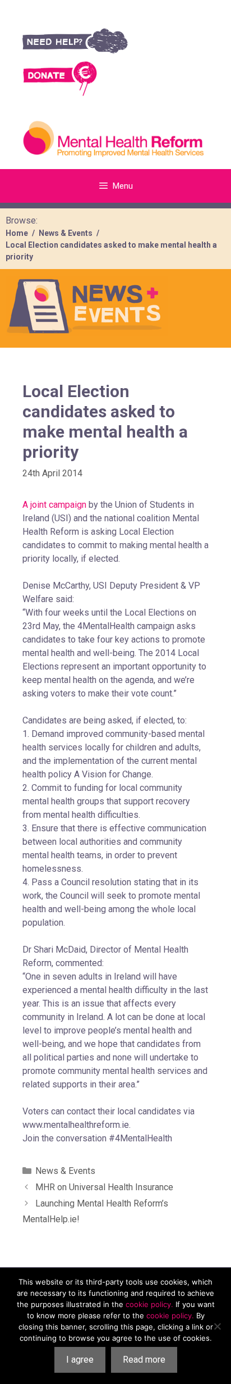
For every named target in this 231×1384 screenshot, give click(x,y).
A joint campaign (54, 504)
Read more (144, 1359)
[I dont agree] (217, 1326)
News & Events (65, 1171)
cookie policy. (149, 1304)
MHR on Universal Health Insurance (104, 1187)
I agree (80, 1359)
